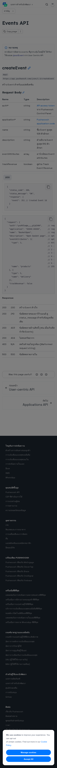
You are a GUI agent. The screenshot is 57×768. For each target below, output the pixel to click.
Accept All (28, 759)
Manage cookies (28, 752)
